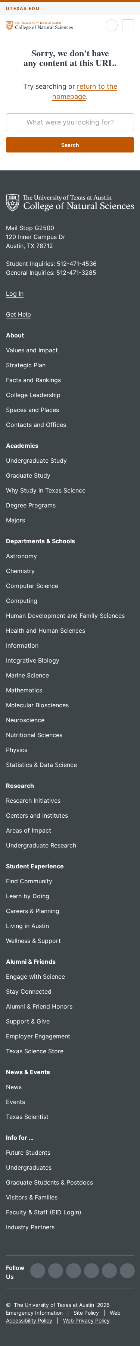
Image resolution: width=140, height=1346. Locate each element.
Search (70, 145)
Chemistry (20, 571)
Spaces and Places (32, 409)
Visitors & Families (31, 1197)
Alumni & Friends (31, 961)
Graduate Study (28, 475)
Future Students (28, 1152)
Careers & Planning (32, 911)
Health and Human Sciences (45, 630)
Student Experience (35, 866)
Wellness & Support (33, 940)
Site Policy (86, 1312)
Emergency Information (34, 1312)
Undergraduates (29, 1167)
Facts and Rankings (33, 380)
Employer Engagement (38, 1036)
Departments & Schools (40, 541)
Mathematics (24, 690)
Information (22, 645)
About (15, 335)
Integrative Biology (32, 660)
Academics (22, 445)
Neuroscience (25, 720)
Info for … (20, 1137)
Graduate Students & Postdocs (49, 1182)
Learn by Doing (27, 896)
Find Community (29, 881)
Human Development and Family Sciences (65, 615)
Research (20, 785)
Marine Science (27, 675)
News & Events (28, 1072)
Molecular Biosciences (37, 705)
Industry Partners (30, 1227)
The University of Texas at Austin (54, 1305)
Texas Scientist (27, 1116)
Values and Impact (32, 350)
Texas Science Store (34, 1051)
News (14, 1087)
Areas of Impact (28, 830)
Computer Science (32, 585)
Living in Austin (27, 926)
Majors (15, 520)
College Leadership (33, 395)
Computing (21, 600)
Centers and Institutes (37, 815)
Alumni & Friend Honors (39, 1006)
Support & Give (28, 1021)
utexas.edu (23, 8)
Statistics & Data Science (41, 764)
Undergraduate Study (36, 460)
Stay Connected (29, 991)
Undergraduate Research (41, 845)
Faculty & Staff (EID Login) (43, 1212)
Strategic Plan (26, 365)
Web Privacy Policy (86, 1320)
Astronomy (21, 556)
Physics (16, 750)
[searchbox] (70, 122)
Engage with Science (35, 976)
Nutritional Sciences (34, 735)
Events (15, 1102)
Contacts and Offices (36, 424)
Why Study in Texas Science (45, 490)
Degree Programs (31, 505)
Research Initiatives (33, 800)
